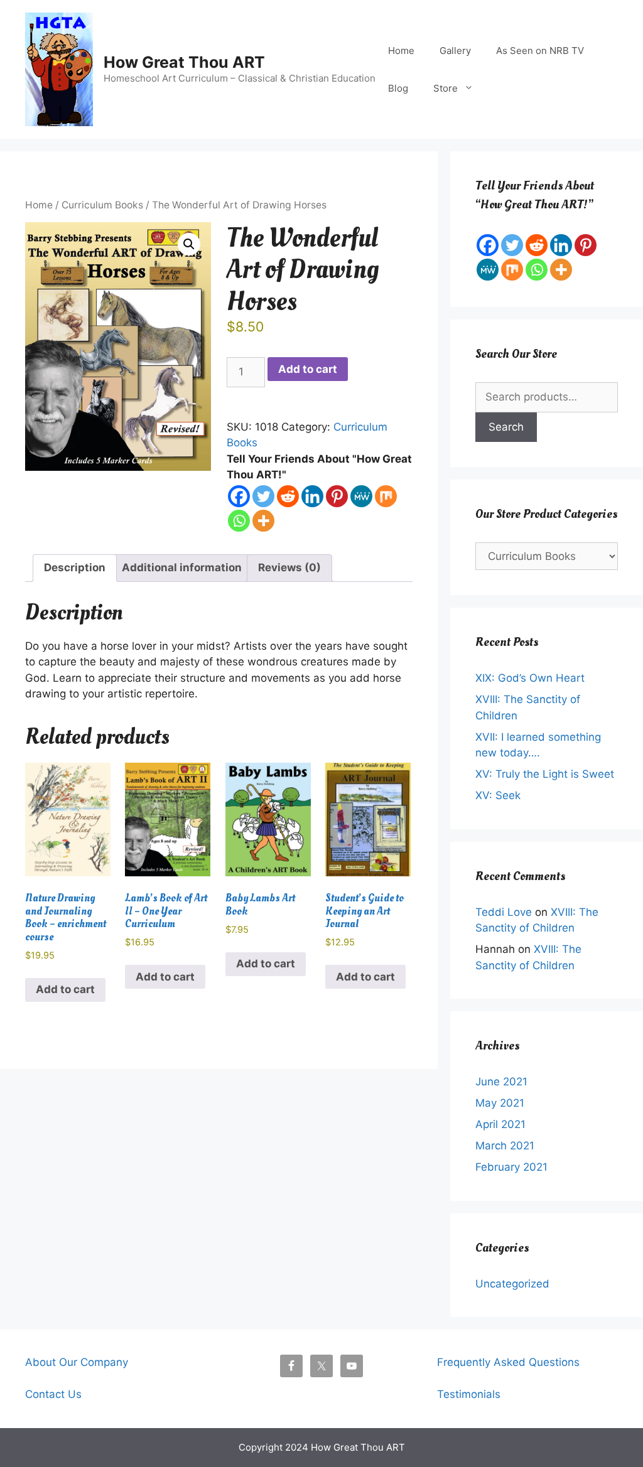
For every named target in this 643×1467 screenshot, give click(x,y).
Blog (398, 88)
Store (445, 88)
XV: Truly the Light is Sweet (544, 774)
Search (506, 427)
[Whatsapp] (239, 521)
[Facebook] (239, 496)
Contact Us (53, 1394)
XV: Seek (498, 795)
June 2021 (501, 1081)
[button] (189, 244)
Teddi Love (503, 912)
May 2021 (499, 1103)
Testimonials (468, 1394)
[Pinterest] (337, 496)
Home (401, 50)
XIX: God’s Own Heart (530, 678)
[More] (263, 521)
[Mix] (386, 496)
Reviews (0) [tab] (289, 567)
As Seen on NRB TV (540, 50)
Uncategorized (512, 1283)
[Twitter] (263, 496)
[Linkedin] (312, 496)
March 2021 (504, 1145)
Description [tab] (74, 567)
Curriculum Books (102, 205)
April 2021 (500, 1124)
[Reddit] (288, 496)
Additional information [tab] (182, 567)
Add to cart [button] (65, 989)
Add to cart (307, 369)
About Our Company (76, 1362)
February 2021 (511, 1167)
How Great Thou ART (184, 62)
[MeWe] (361, 496)
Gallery (455, 50)
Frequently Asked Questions (508, 1362)
